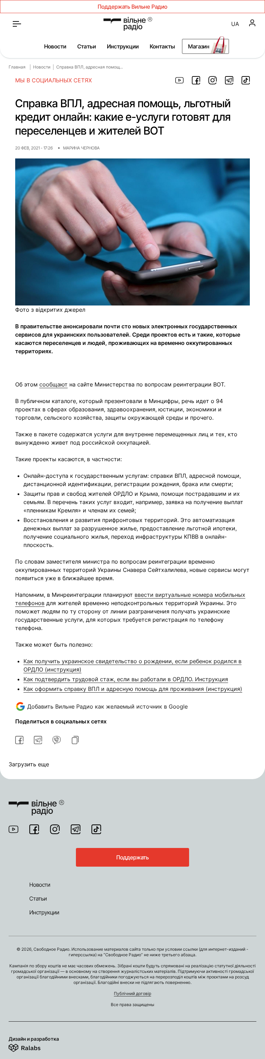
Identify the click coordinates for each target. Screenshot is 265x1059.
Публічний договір (132, 993)
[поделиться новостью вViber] (56, 740)
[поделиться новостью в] (179, 80)
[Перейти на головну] (36, 803)
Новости (55, 46)
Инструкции (123, 46)
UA (235, 23)
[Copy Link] (75, 740)
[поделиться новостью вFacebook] (19, 740)
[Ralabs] (33, 1046)
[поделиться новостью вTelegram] (38, 740)
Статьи (86, 46)
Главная (17, 67)
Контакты (162, 46)
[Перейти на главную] (128, 24)
